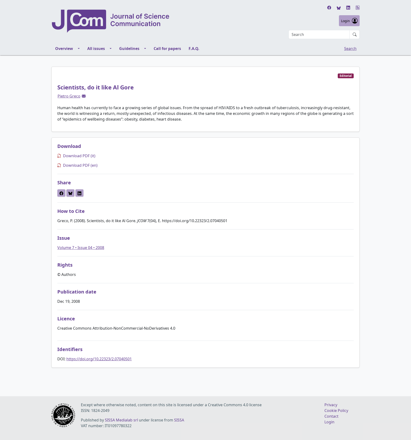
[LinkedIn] (348, 7)
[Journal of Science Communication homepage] (110, 21)
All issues (96, 48)
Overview (64, 48)
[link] (84, 96)
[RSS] (358, 7)
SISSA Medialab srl (121, 420)
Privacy (330, 404)
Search (350, 48)
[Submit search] (355, 34)
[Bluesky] (339, 7)
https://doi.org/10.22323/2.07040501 (99, 359)
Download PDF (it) (79, 155)
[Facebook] (329, 7)
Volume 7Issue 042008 (80, 247)
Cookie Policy (336, 410)
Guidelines (129, 48)
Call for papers (167, 48)
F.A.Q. (194, 48)
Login (345, 21)
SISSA (179, 420)
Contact (331, 416)
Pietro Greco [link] (69, 96)
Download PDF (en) (80, 165)
